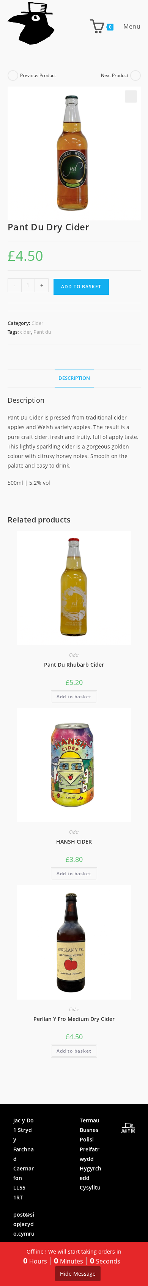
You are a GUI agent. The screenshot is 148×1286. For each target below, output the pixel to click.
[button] (131, 96)
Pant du (42, 331)
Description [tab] (74, 378)
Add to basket (81, 286)
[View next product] (135, 75)
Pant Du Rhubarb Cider (74, 664)
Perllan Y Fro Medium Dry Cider (74, 1018)
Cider (37, 323)
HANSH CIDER (74, 841)
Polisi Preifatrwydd (89, 1149)
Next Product (114, 75)
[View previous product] (13, 75)
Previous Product (38, 75)
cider (25, 331)
